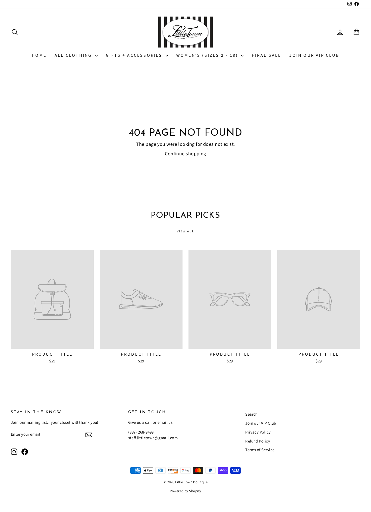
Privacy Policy (258, 432)
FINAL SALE (266, 55)
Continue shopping (185, 153)
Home (39, 55)
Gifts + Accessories (135, 55)
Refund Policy (257, 441)
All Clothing (74, 55)
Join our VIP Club (314, 55)
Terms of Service (259, 450)
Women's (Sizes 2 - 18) (208, 55)
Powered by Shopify (185, 491)
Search (251, 414)
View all (185, 231)
